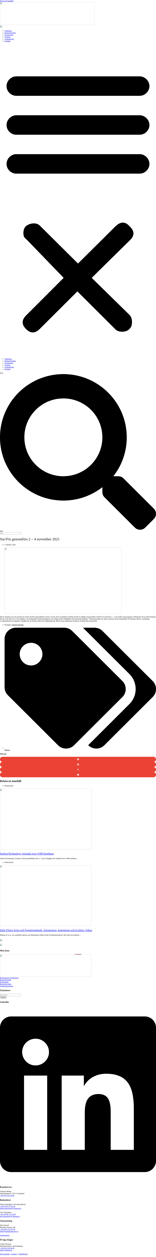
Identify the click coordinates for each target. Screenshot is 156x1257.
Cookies (14, 1254)
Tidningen (8, 31)
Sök (1, 373)
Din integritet (4, 1254)
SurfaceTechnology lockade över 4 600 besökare (27, 853)
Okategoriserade (18, 625)
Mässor (7, 750)
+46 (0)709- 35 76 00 (8, 1214)
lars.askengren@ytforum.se (10, 1216)
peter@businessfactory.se (9, 1231)
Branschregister (10, 33)
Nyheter (7, 37)
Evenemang (9, 35)
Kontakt (7, 41)
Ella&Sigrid (23, 1254)
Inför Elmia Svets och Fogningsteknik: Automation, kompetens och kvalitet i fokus (46, 930)
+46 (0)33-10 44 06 (7, 1196)
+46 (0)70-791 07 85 (7, 1229)
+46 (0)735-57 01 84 (7, 1206)
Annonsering (9, 39)
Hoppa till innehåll (6, 1)
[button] (78, 200)
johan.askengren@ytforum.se (10, 1208)
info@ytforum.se (6, 1250)
